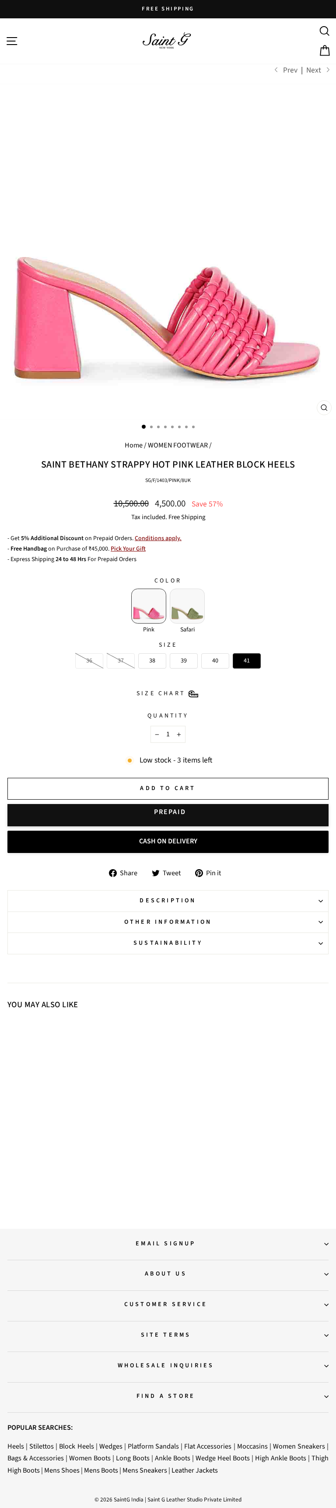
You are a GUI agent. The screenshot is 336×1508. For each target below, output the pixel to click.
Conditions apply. (158, 538)
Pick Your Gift (128, 548)
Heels (15, 1446)
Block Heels (76, 1446)
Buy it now (168, 815)
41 (87, 1153)
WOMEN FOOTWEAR (178, 445)
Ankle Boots (172, 1458)
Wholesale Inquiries (166, 1365)
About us (166, 1273)
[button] (148, 606)
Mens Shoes (62, 1470)
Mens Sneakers (144, 1470)
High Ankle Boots (280, 1458)
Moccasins (252, 1446)
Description (168, 900)
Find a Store (165, 1396)
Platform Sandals (153, 1446)
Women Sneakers (299, 1446)
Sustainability (168, 943)
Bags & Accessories (35, 1458)
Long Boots (133, 1458)
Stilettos (41, 1446)
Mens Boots (101, 1470)
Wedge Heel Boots (223, 1458)
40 (75, 1153)
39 (63, 1153)
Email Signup (166, 1243)
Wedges (110, 1446)
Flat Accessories (207, 1446)
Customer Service (165, 1304)
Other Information (168, 922)
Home (134, 445)
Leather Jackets (195, 1470)
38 (50, 1153)
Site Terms (166, 1335)
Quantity (168, 715)
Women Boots (90, 1458)
